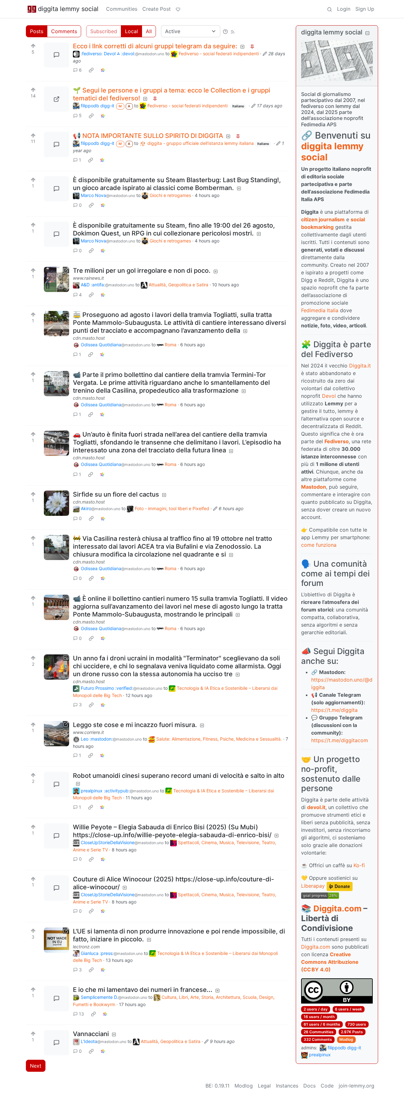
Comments (64, 31)
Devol (329, 396)
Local (131, 31)
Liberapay (313, 886)
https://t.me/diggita (334, 710)
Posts (36, 31)
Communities (121, 9)
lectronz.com (86, 946)
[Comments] (56, 55)
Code (327, 1085)
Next (35, 1066)
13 (81, 1014)
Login (343, 9)
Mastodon (313, 487)
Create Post (156, 9)
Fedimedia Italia (319, 310)
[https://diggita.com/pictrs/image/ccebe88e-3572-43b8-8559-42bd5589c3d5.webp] (56, 99)
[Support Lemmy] (178, 9)
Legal (264, 1085)
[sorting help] (225, 31)
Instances (287, 1085)
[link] (91, 70)
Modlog (346, 1039)
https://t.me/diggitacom (339, 740)
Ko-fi (359, 865)
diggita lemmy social (68, 9)
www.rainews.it (88, 278)
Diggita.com (337, 908)
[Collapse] (367, 33)
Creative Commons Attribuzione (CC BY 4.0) (330, 962)
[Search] (329, 9)
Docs (309, 1085)
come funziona (318, 545)
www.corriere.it (88, 732)
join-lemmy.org (356, 1085)
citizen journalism (323, 219)
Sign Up (364, 9)
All (149, 31)
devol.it (316, 807)
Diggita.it (360, 365)
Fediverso (336, 441)
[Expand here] (56, 323)
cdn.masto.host (89, 338)
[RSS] (232, 31)
